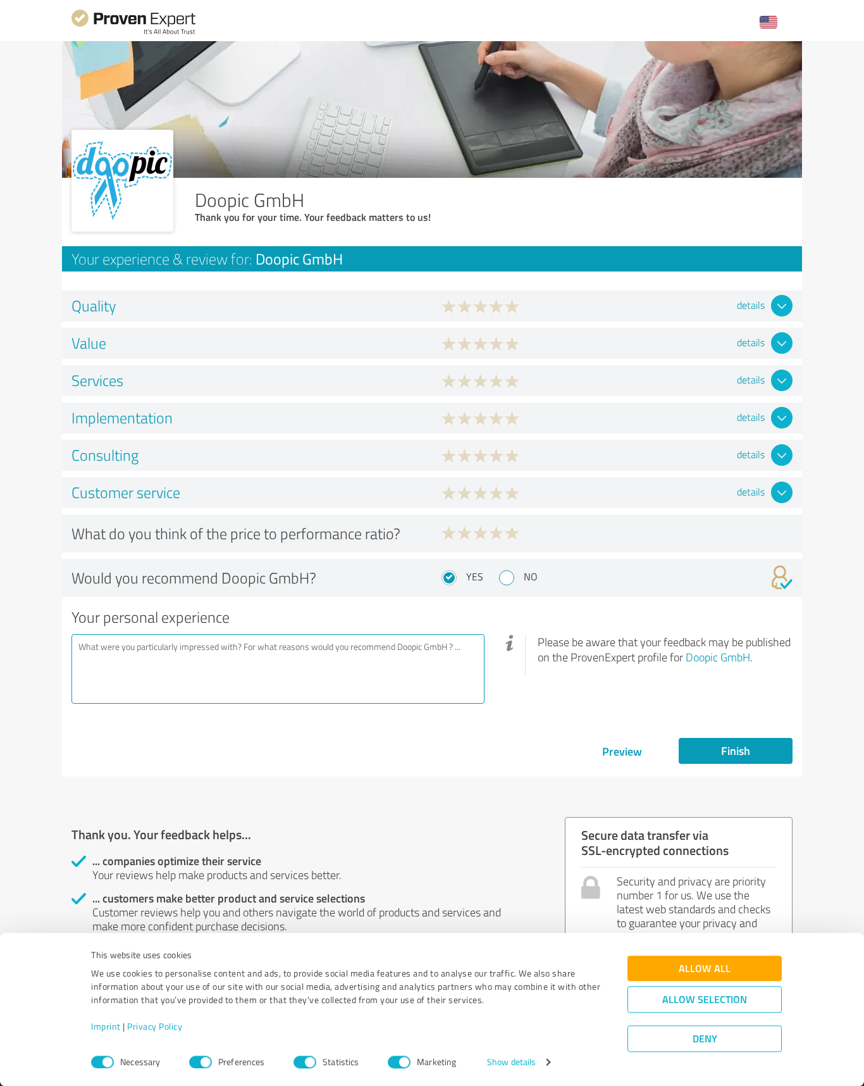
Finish (735, 750)
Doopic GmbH (718, 657)
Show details (511, 1062)
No (531, 577)
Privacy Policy (154, 1027)
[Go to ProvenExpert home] (133, 33)
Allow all (705, 968)
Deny (705, 1039)
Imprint (106, 1027)
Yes (474, 577)
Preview (622, 751)
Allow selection (704, 999)
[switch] (200, 1062)
